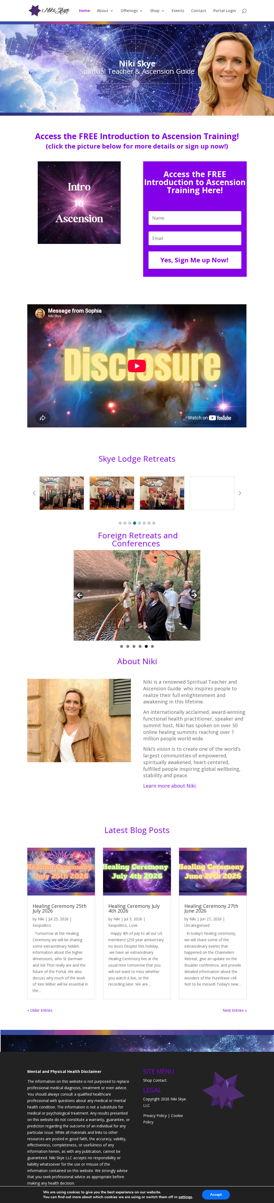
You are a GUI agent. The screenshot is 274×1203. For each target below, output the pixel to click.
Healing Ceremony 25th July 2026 (59, 908)
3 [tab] (133, 646)
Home (84, 11)
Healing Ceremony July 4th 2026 (134, 908)
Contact (198, 11)
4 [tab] (140, 646)
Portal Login (224, 11)
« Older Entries (39, 1010)
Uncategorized (197, 925)
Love (133, 925)
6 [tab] (152, 646)
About (102, 11)
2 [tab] (127, 646)
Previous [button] (79, 595)
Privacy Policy (155, 1115)
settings (185, 1197)
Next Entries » (235, 1010)
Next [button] (194, 595)
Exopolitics (42, 925)
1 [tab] (121, 646)
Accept (216, 1194)
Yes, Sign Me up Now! (194, 259)
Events (178, 11)
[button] (120, 523)
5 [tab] (146, 646)
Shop (154, 11)
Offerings (129, 11)
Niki (41, 918)
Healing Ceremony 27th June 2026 (211, 908)
